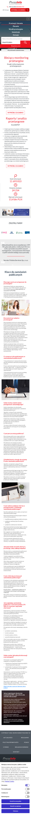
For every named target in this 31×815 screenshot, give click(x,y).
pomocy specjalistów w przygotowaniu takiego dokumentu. (14, 721)
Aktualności (8, 737)
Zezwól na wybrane (15, 806)
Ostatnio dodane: (15, 189)
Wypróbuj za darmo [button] (15, 113)
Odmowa (15, 811)
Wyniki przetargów (16, 29)
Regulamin (25, 737)
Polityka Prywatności (11, 742)
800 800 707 (20, 7)
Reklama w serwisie (21, 747)
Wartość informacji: (16, 198)
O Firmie (6, 747)
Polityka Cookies (9, 781)
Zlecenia (16, 26)
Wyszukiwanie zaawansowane (16, 50)
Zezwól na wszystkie (15, 801)
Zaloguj (6, 10)
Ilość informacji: (15, 180)
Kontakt (16, 752)
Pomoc (26, 742)
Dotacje (16, 35)
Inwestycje (16, 32)
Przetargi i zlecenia (16, 23)
